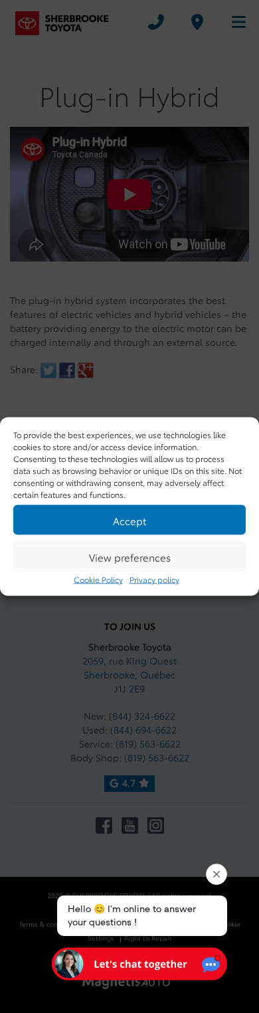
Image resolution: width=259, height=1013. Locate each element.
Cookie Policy (98, 579)
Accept (129, 519)
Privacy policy (154, 579)
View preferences (130, 556)
